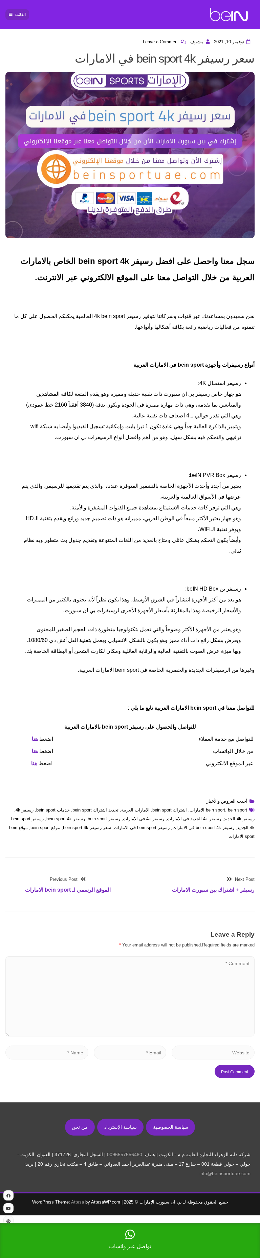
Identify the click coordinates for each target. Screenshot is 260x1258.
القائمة (20, 14)
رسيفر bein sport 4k (65, 818)
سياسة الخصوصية (170, 1127)
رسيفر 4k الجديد (239, 818)
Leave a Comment (161, 41)
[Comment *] (130, 1034)
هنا (35, 739)
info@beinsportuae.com (225, 1173)
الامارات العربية (135, 810)
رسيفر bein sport (104, 818)
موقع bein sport (45, 827)
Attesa (77, 1202)
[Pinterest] (8, 1221)
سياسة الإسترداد (120, 1127)
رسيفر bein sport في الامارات (142, 827)
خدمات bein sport (53, 810)
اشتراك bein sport (169, 810)
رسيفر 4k (25, 810)
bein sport (215, 810)
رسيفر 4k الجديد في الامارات (194, 818)
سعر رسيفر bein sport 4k (87, 827)
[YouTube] (8, 1208)
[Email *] (130, 1052)
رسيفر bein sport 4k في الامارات (203, 827)
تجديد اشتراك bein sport (95, 810)
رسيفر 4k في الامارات (143, 818)
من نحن (80, 1127)
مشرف (196, 41)
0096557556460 (124, 1154)
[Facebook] (8, 1195)
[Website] (213, 1052)
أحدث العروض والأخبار (227, 801)
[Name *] (46, 1052)
